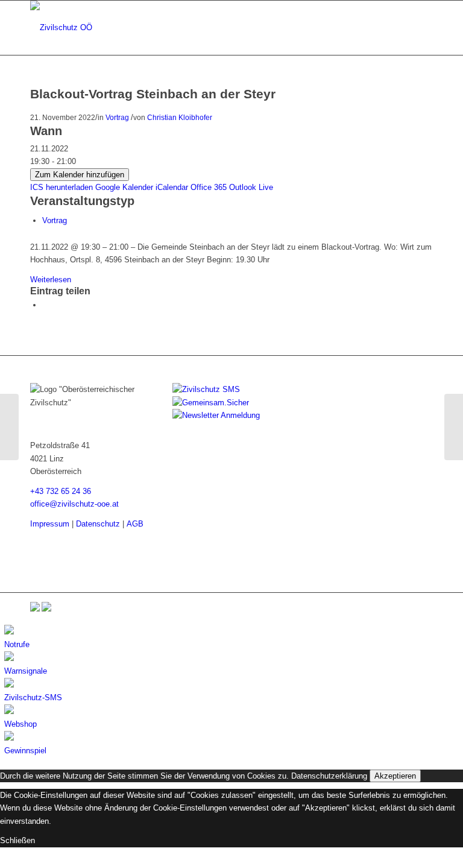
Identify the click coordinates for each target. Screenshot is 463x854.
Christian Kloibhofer (179, 117)
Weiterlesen (50, 279)
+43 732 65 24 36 (60, 491)
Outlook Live (251, 187)
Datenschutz (98, 523)
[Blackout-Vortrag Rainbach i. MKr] (9, 427)
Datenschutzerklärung (329, 775)
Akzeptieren (395, 775)
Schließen (17, 840)
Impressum (49, 523)
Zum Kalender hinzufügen (79, 174)
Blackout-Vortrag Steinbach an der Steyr (153, 94)
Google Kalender (124, 187)
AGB (135, 523)
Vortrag (117, 117)
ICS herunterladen (61, 187)
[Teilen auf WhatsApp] (45, 304)
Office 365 (209, 187)
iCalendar (172, 187)
